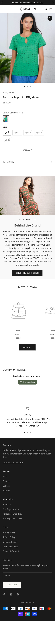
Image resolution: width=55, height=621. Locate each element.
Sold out (28, 150)
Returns (6, 490)
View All (27, 347)
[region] (27, 417)
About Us (7, 504)
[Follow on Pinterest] (18, 594)
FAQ (5, 476)
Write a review (27, 382)
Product (18, 334)
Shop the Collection (27, 273)
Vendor (18, 331)
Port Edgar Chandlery (12, 513)
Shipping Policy (10, 542)
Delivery (6, 485)
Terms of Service (10, 546)
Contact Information (12, 551)
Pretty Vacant (9, 92)
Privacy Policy (9, 532)
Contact (6, 481)
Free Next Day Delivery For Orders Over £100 (28, 2)
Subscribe (12, 584)
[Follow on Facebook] (4, 594)
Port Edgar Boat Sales (12, 518)
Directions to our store (13, 462)
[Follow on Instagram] (11, 594)
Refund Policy (9, 537)
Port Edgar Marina (11, 509)
